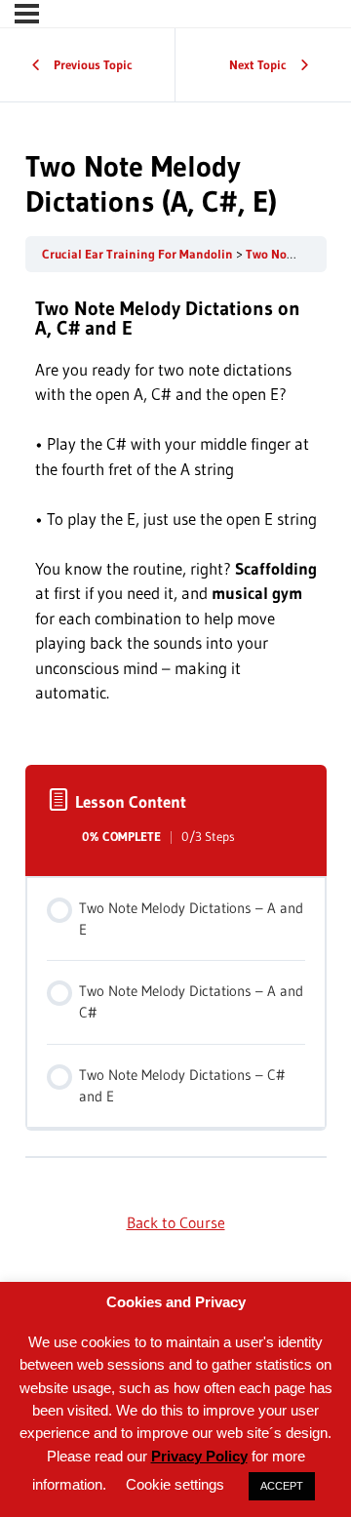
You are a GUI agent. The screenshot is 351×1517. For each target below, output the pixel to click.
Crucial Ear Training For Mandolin (139, 254)
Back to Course (176, 1222)
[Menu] (27, 13)
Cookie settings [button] (175, 1484)
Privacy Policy (199, 1456)
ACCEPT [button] (281, 1486)
